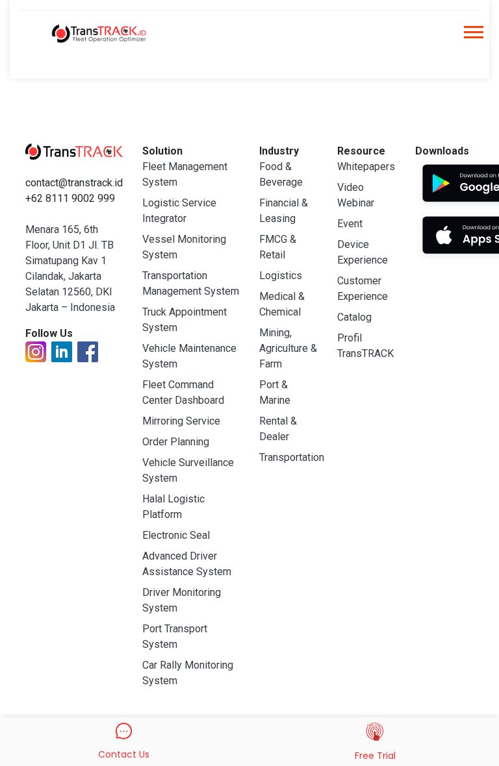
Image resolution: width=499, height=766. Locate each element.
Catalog (354, 317)
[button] (472, 36)
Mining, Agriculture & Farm (288, 348)
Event (350, 223)
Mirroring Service (181, 421)
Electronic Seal (176, 535)
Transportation (291, 457)
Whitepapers (366, 166)
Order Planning (175, 442)
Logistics (280, 275)
